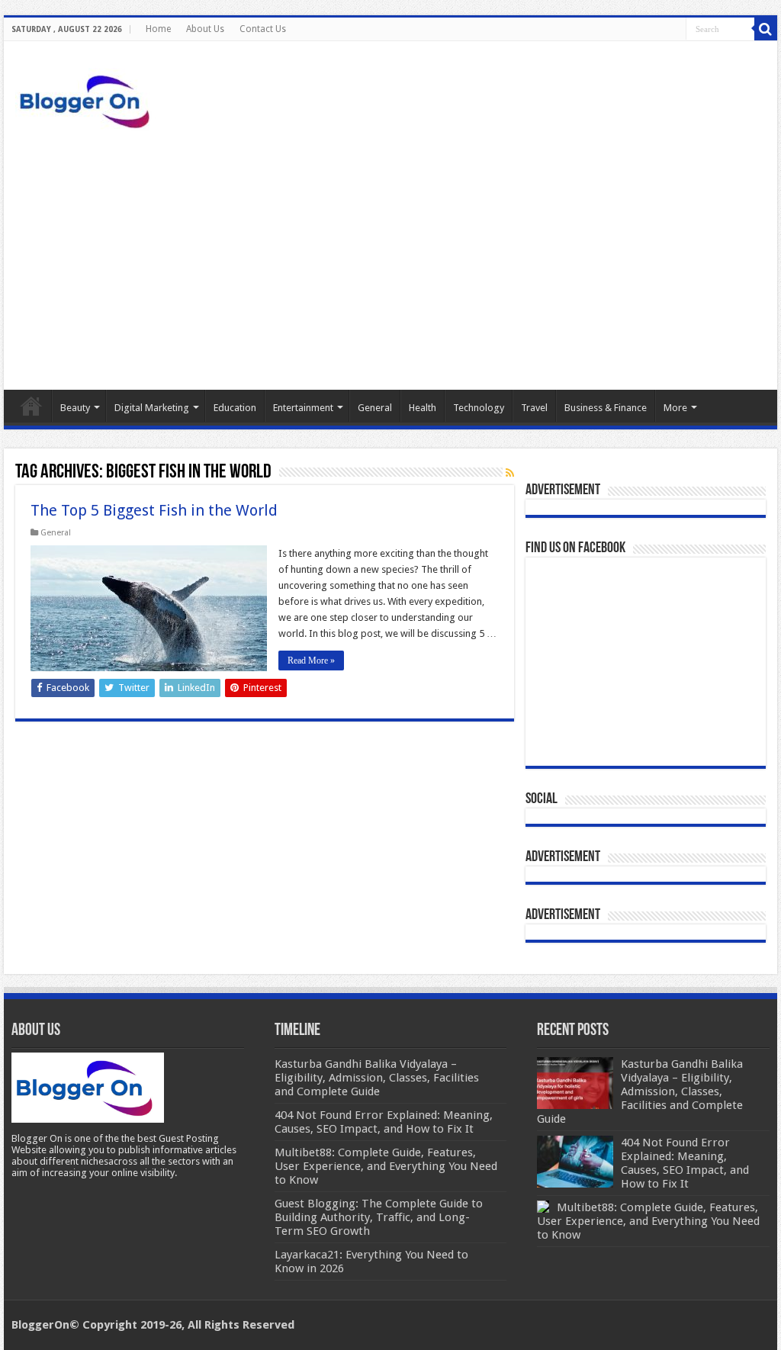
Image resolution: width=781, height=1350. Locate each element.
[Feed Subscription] (510, 473)
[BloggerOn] (87, 98)
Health (422, 407)
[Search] (765, 29)
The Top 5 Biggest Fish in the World (154, 510)
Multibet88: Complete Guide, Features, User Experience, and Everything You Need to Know (648, 1221)
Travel (534, 407)
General (375, 407)
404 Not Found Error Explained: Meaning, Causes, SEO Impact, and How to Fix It (685, 1163)
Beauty (75, 407)
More (675, 407)
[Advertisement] (390, 260)
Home (158, 29)
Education (235, 407)
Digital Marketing (151, 407)
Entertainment (303, 407)
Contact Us (262, 29)
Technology (478, 407)
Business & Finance (605, 407)
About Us (205, 29)
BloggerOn (40, 1325)
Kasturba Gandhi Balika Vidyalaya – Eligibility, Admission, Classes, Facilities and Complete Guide (640, 1091)
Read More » (311, 660)
